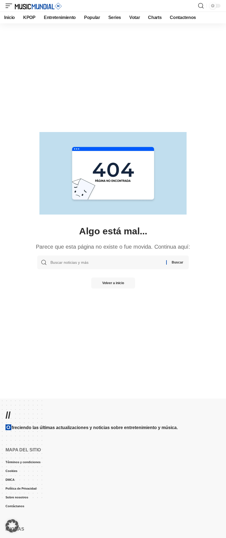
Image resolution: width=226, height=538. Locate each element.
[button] (10, 5)
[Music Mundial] (38, 5)
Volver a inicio (113, 283)
